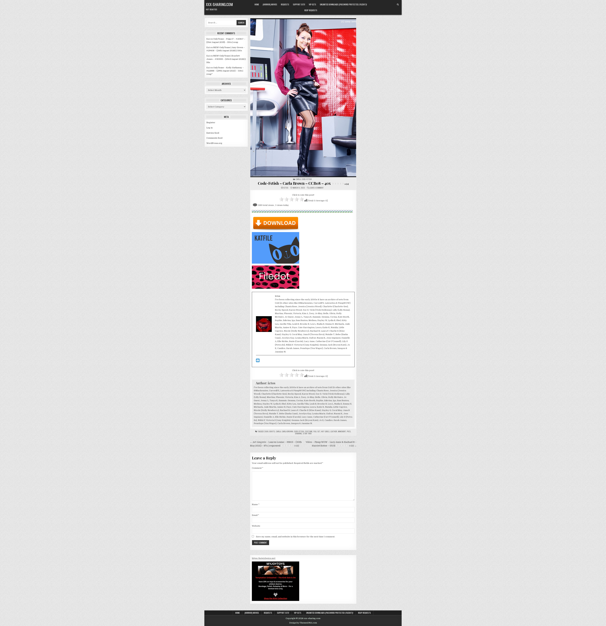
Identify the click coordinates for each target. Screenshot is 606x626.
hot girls (325, 431)
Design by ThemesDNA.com (303, 623)
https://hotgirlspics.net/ (264, 558)
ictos (285, 188)
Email (255, 515)
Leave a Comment (317, 188)
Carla (298, 179)
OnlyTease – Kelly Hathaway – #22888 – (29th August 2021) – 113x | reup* (225, 70)
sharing (298, 433)
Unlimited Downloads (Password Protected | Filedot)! (343, 4)
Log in (209, 128)
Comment (257, 468)
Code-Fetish (299, 431)
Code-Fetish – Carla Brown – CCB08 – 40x (303, 183)
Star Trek (307, 433)
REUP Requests (310, 10)
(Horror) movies (270, 4)
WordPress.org (214, 143)
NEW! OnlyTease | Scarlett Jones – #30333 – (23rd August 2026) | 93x (226, 59)
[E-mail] (258, 361)
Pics (349, 431)
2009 (266, 431)
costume (308, 431)
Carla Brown (287, 431)
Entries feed (212, 133)
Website (256, 526)
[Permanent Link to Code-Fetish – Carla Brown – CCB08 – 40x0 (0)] (303, 97)
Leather (333, 431)
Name (255, 504)
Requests (285, 4)
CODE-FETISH (307, 179)
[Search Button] (398, 5)
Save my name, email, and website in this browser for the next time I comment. (295, 536)
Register (210, 122)
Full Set (316, 431)
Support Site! (299, 4)
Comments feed (214, 138)
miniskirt (342, 431)
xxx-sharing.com (219, 4)
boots (272, 431)
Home (257, 4)
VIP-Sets (312, 4)
